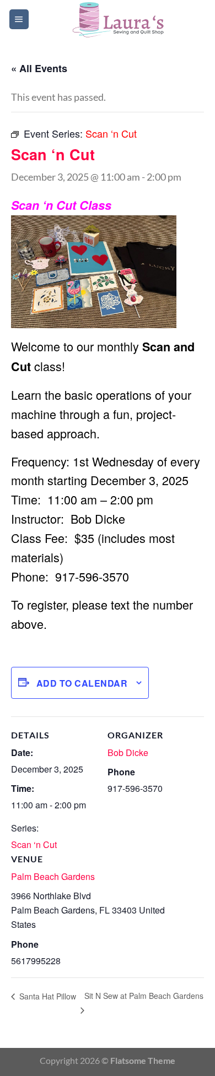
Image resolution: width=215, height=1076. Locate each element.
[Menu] (19, 19)
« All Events (39, 68)
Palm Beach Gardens (53, 876)
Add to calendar (81, 683)
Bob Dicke (128, 752)
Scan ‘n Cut (34, 844)
